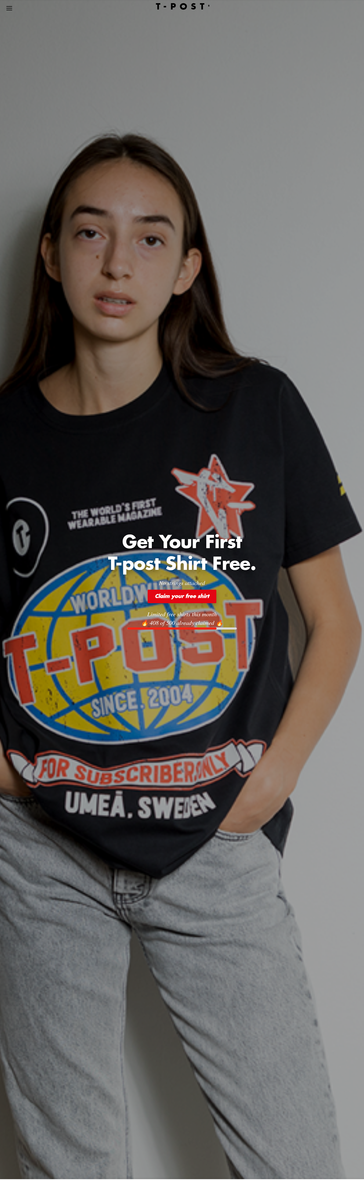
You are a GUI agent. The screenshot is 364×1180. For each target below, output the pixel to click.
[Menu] (9, 8)
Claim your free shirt (182, 596)
